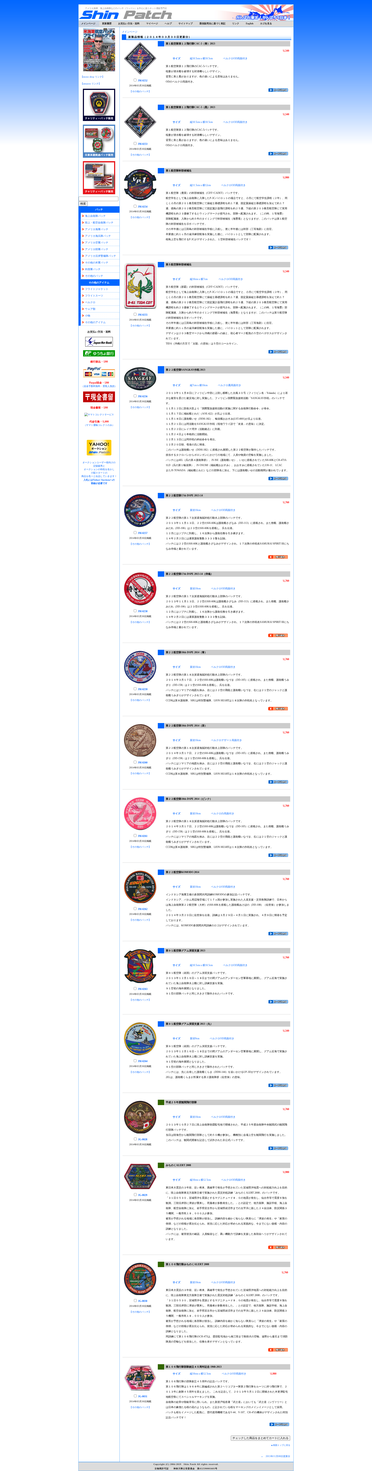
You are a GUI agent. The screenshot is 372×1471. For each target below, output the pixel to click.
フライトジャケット (96, 289)
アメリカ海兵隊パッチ (98, 235)
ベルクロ (90, 302)
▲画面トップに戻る (280, 1445)
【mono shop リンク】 (92, 76)
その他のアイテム (95, 322)
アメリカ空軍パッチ (96, 242)
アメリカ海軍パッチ (96, 229)
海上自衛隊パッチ (95, 215)
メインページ (88, 23)
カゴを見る (266, 23)
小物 (87, 315)
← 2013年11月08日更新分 (275, 1456)
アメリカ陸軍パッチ (96, 249)
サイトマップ (185, 23)
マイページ (152, 23)
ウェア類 (90, 308)
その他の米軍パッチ (96, 262)
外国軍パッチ (93, 269)
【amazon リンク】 (91, 83)
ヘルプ (168, 23)
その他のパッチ (94, 275)
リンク (235, 23)
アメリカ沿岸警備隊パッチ (100, 255)
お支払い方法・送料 (129, 23)
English (249, 23)
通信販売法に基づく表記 (212, 23)
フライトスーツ (94, 295)
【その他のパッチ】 (140, 91)
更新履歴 (107, 23)
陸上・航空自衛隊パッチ (99, 222)
